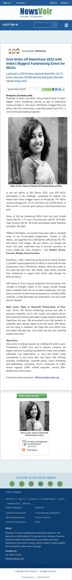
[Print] (63, 89)
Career (61, 499)
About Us (53, 3)
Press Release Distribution (47, 512)
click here (32, 446)
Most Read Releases (15, 517)
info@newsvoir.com (14, 558)
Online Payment (42, 517)
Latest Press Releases (16, 512)
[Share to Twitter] (56, 89)
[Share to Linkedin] (60, 89)
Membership (48, 499)
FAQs (37, 522)
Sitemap (26, 503)
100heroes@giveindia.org (46, 377)
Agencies (6, 3)
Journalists (21, 3)
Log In (5, 24)
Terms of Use (43, 577)
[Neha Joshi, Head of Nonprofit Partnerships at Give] (34, 416)
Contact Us (65, 3)
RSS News (32, 450)
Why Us (21, 499)
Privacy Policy (27, 577)
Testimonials (13, 503)
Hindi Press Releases (15, 522)
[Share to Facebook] (53, 89)
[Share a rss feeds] (23, 449)
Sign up (14, 24)
